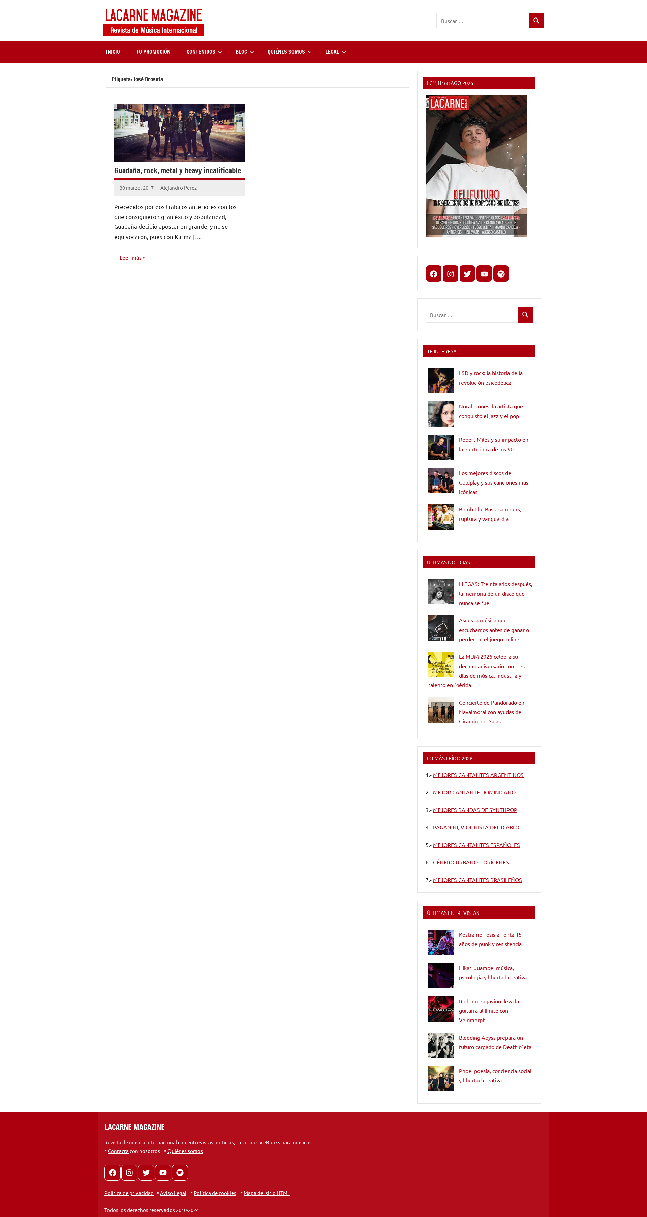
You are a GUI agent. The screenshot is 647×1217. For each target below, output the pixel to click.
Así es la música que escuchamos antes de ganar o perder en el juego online (494, 629)
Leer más (131, 257)
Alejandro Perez (178, 187)
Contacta (118, 1151)
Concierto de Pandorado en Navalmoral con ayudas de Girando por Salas (491, 711)
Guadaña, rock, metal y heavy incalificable (177, 170)
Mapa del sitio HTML (267, 1193)
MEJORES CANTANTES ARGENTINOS (478, 774)
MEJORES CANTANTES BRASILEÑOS (477, 879)
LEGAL (332, 52)
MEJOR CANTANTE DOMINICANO (474, 792)
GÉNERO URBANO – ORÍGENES (471, 862)
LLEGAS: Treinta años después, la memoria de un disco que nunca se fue (495, 593)
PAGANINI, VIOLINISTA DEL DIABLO (476, 827)
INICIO (113, 52)
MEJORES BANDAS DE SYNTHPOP (475, 809)
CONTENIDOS (201, 52)
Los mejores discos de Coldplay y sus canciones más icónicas (493, 482)
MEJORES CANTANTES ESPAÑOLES (476, 844)
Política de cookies (215, 1193)
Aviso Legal (173, 1193)
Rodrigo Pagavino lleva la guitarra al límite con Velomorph (489, 1010)
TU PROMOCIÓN (153, 52)
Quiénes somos (185, 1151)
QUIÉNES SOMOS (286, 52)
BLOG (241, 52)
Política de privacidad (129, 1193)
